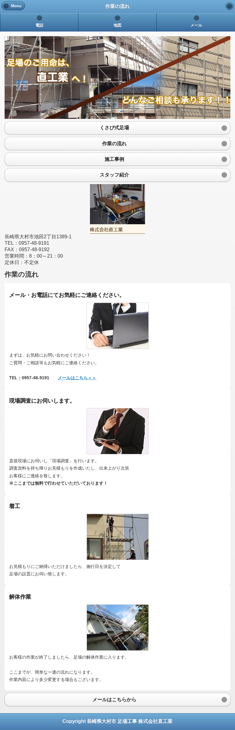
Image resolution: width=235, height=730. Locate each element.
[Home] (229, 6)
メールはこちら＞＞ (77, 377)
